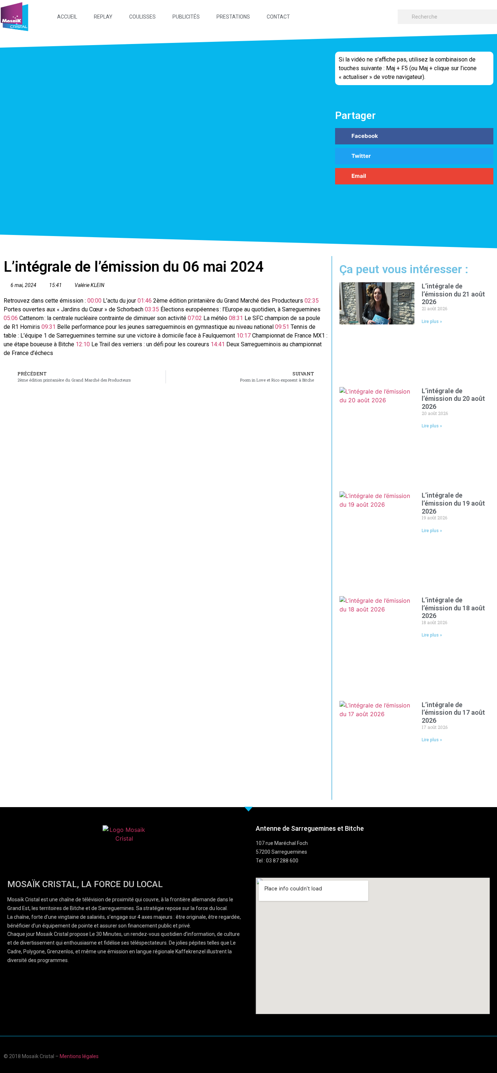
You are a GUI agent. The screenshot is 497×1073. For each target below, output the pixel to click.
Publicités (186, 17)
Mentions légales (79, 1056)
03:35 (152, 309)
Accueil (67, 17)
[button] (414, 136)
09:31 (48, 326)
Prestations (233, 17)
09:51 (282, 326)
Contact (278, 17)
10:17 (243, 335)
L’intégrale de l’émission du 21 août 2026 (453, 294)
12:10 (83, 344)
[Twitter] (476, 1055)
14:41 (218, 344)
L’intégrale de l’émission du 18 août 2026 (453, 607)
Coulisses (142, 17)
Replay (103, 17)
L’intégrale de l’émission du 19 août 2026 (453, 503)
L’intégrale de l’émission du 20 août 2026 (453, 398)
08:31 (236, 318)
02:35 (312, 300)
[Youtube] (462, 1055)
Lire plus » (432, 321)
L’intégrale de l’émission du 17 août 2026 (453, 712)
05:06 (11, 318)
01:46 (145, 300)
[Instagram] (490, 1055)
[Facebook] (448, 1055)
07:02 (195, 318)
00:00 (94, 300)
